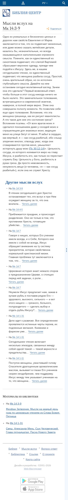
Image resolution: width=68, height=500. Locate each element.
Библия (13, 448)
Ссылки (33, 454)
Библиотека (18, 454)
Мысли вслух (29, 448)
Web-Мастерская (33, 469)
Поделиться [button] (55, 29)
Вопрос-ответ (49, 448)
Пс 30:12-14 (37, 148)
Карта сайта (33, 459)
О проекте (48, 454)
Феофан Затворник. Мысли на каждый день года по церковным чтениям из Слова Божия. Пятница (33, 413)
